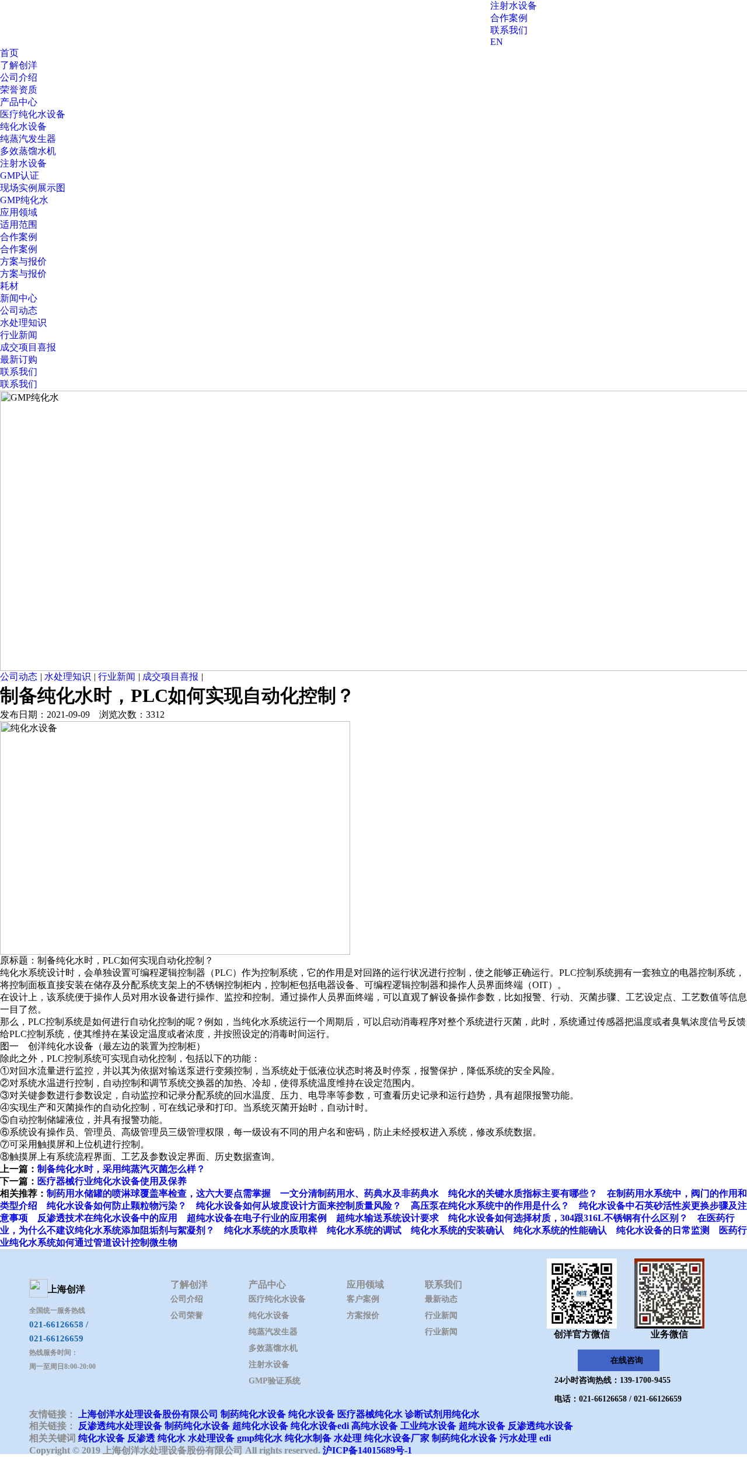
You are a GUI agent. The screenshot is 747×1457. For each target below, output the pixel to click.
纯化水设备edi (320, 1426)
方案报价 (363, 1315)
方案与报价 (23, 261)
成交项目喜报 (28, 347)
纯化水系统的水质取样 (270, 1230)
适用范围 (18, 224)
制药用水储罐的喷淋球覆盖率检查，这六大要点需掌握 (159, 1193)
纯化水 (172, 1438)
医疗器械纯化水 (370, 1414)
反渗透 (141, 1438)
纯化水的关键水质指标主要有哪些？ (523, 1193)
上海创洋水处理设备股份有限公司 (148, 1414)
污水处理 (518, 1438)
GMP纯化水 (24, 200)
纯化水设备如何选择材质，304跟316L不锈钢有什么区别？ (568, 1218)
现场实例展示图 (32, 188)
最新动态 (441, 1299)
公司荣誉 (186, 1315)
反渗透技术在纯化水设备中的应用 (107, 1218)
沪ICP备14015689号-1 (367, 1450)
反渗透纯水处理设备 (120, 1426)
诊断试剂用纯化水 (442, 1414)
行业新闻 (18, 335)
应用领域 (18, 212)
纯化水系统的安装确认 (457, 1230)
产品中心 (18, 102)
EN (496, 42)
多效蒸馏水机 (28, 151)
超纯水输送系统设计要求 (387, 1218)
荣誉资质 (18, 90)
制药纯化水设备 (253, 1414)
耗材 (9, 286)
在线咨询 (626, 1360)
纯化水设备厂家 (397, 1438)
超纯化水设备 (260, 1426)
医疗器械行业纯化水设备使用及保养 (112, 1181)
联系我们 (509, 30)
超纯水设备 (482, 1426)
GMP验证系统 (275, 1380)
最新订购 (18, 359)
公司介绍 (18, 77)
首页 (9, 53)
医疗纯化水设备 (32, 114)
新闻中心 (18, 298)
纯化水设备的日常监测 (663, 1230)
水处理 (348, 1438)
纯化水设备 (23, 126)
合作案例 (509, 18)
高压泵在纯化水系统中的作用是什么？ (490, 1206)
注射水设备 (513, 6)
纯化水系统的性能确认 (560, 1230)
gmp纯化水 (259, 1438)
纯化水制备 (308, 1438)
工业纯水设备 (428, 1426)
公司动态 (18, 310)
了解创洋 (18, 65)
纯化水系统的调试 (364, 1230)
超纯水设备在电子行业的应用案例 (257, 1218)
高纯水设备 (374, 1426)
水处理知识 (23, 323)
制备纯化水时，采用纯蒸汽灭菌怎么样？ (121, 1169)
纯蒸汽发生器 (28, 139)
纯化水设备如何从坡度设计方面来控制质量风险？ (299, 1206)
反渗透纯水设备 (540, 1426)
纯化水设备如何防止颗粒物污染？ (117, 1206)
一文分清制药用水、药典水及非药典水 (359, 1193)
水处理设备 (211, 1438)
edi (545, 1438)
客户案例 (363, 1299)
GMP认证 (19, 175)
